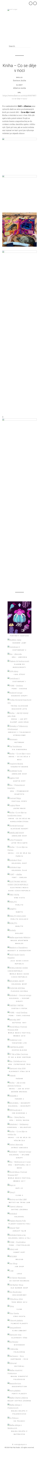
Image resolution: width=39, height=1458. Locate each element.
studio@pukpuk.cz (20, 1444)
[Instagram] (20, 40)
